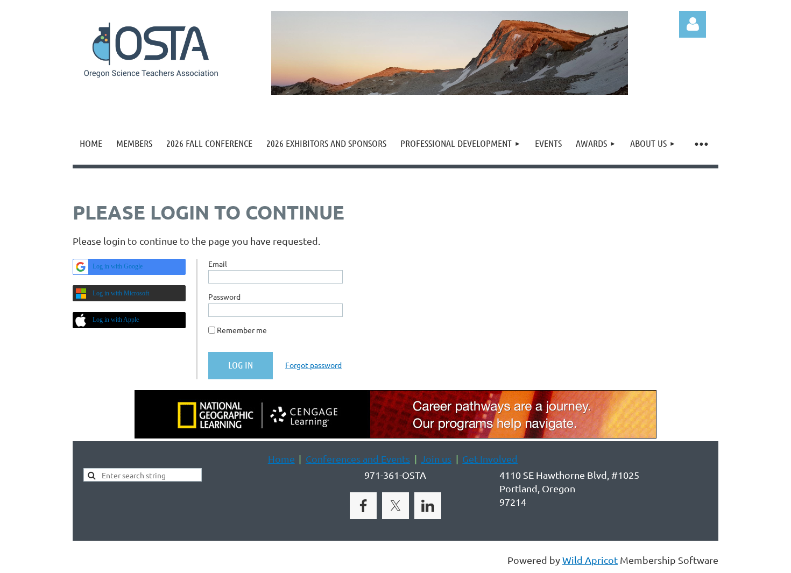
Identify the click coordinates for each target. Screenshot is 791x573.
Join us (436, 458)
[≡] (700, 143)
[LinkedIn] (427, 505)
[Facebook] (363, 505)
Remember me (242, 330)
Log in (692, 24)
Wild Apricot (590, 559)
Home (281, 458)
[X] (395, 505)
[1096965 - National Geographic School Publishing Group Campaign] (395, 434)
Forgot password (313, 365)
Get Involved (490, 458)
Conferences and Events (358, 458)
